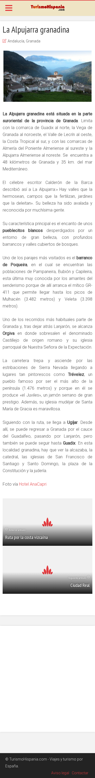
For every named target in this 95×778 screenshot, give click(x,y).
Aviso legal (60, 773)
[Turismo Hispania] (47, 7)
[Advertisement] (47, 679)
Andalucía (16, 41)
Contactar (80, 773)
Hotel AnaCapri (32, 484)
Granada (33, 41)
